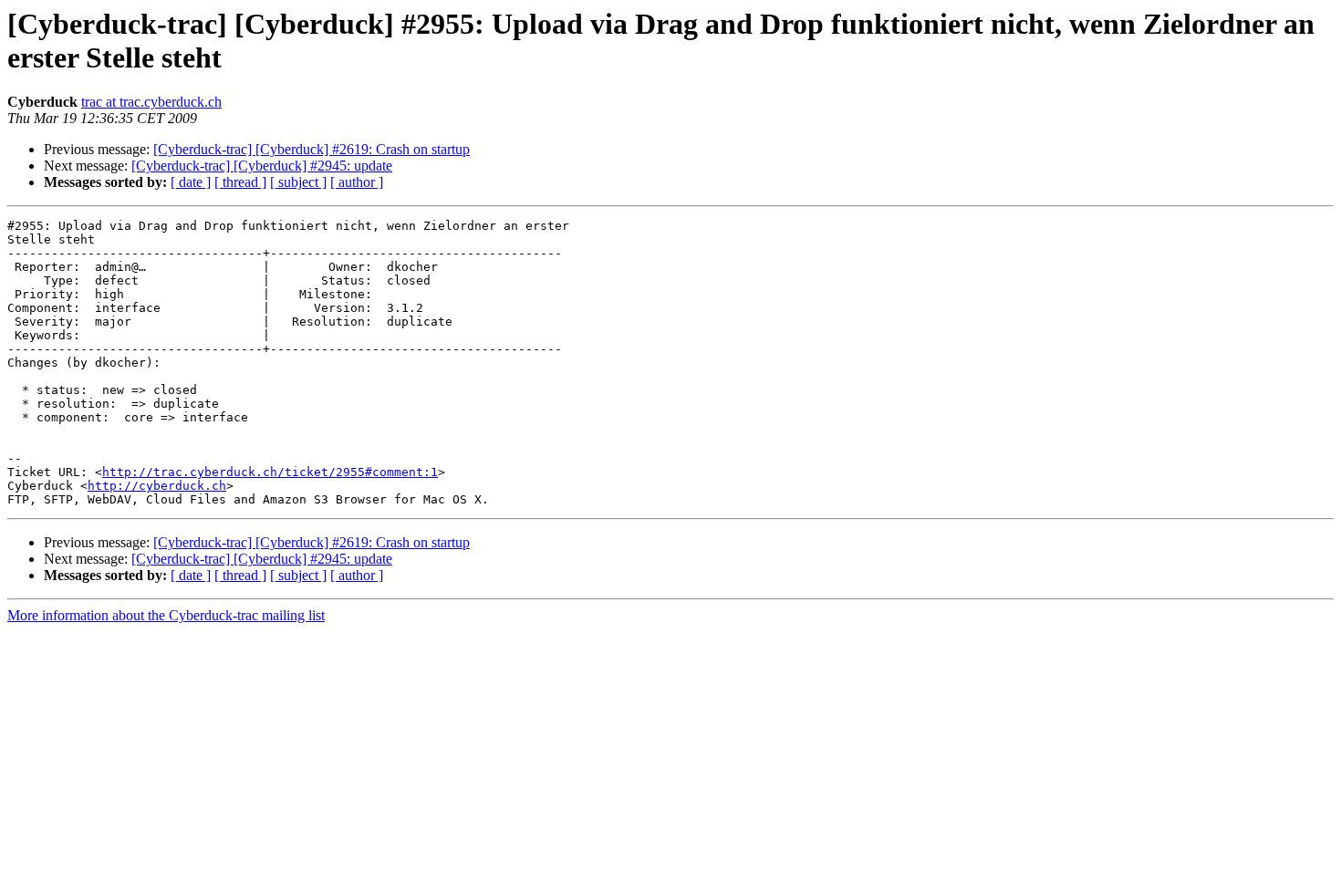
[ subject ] (298, 182)
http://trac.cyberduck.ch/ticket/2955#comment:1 (270, 472)
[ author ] (356, 182)
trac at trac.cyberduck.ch (151, 101)
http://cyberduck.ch (157, 486)
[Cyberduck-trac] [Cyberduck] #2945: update (261, 165)
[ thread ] (240, 182)
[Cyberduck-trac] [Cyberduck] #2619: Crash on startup (311, 149)
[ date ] (191, 182)
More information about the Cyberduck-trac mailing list (166, 615)
